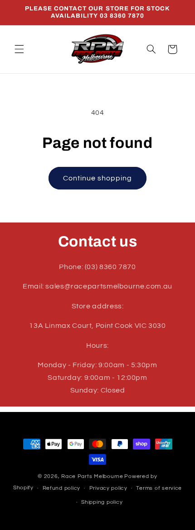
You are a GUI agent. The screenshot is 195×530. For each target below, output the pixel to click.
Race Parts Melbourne (92, 476)
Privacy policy (108, 488)
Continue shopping (97, 178)
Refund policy (62, 488)
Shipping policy (101, 502)
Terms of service (159, 488)
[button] (19, 49)
